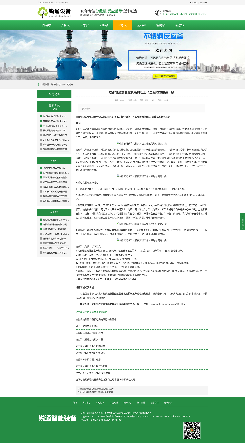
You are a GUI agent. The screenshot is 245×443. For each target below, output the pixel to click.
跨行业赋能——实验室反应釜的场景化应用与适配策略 (55, 247)
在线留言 (179, 25)
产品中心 (65, 25)
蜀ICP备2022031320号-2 (178, 416)
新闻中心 (122, 25)
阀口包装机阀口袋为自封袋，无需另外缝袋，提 (55, 186)
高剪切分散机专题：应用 (88, 359)
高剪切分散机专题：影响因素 (90, 346)
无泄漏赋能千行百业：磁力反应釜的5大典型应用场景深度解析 (55, 233)
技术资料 (141, 25)
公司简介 (84, 25)
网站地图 (204, 2)
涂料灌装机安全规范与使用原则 (55, 149)
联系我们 (193, 2)
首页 (53, 84)
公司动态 (69, 84)
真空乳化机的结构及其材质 (89, 339)
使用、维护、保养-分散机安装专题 (93, 372)
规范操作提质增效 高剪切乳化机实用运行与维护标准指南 (55, 116)
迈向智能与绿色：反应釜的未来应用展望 (55, 139)
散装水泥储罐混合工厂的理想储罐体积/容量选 (55, 196)
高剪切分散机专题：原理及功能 (91, 366)
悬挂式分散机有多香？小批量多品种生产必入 (55, 224)
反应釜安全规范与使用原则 (54, 144)
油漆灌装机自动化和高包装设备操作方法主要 (55, 177)
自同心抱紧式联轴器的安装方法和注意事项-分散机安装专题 (105, 379)
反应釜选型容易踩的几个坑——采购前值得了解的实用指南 (55, 219)
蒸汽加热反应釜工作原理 (53, 168)
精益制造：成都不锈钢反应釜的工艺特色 (55, 135)
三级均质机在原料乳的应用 (89, 332)
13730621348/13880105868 (54, 13)
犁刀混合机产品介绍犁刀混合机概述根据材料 (55, 182)
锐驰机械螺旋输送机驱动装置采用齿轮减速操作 (55, 172)
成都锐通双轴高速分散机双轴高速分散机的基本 (96, 388)
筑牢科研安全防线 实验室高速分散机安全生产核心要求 (55, 121)
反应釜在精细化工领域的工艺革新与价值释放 (55, 252)
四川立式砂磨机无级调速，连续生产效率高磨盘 (96, 392)
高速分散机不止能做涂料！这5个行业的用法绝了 (55, 229)
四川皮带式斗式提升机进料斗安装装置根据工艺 (55, 191)
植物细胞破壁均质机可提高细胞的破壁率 (96, 319)
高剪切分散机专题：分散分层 (90, 352)
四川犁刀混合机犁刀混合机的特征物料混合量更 (55, 200)
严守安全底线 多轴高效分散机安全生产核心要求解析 (55, 125)
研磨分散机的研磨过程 (87, 326)
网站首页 (46, 25)
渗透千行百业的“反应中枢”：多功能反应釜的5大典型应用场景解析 (55, 243)
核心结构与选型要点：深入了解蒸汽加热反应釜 (55, 130)
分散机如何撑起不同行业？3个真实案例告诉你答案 (55, 238)
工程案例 (103, 25)
